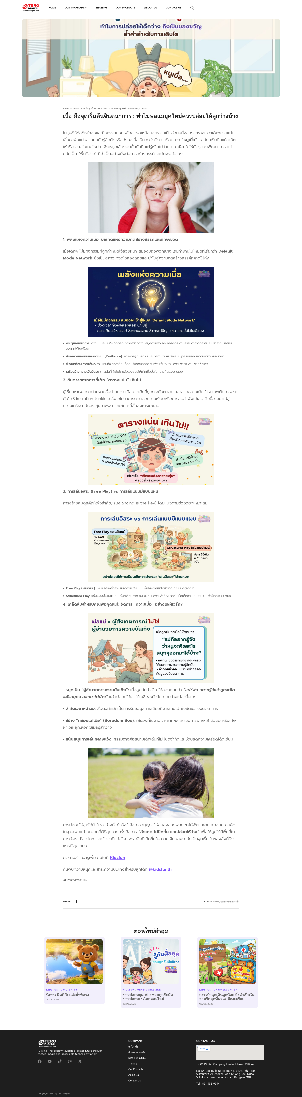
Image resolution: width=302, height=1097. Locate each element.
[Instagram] (70, 1061)
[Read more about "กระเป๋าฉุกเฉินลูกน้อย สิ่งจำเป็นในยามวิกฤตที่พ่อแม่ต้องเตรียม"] (227, 961)
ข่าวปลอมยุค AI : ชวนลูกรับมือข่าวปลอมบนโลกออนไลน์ (148, 997)
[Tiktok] (60, 1061)
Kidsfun (75, 108)
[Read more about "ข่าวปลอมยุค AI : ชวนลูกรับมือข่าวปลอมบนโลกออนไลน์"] (151, 961)
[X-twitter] (80, 1061)
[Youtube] (50, 1061)
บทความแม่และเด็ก (230, 901)
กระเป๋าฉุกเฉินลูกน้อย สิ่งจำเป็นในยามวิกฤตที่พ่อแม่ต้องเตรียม (226, 997)
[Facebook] (40, 1061)
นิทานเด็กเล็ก (69, 989)
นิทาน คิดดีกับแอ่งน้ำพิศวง (67, 995)
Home (66, 108)
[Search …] (192, 8)
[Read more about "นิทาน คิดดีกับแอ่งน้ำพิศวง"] (74, 961)
